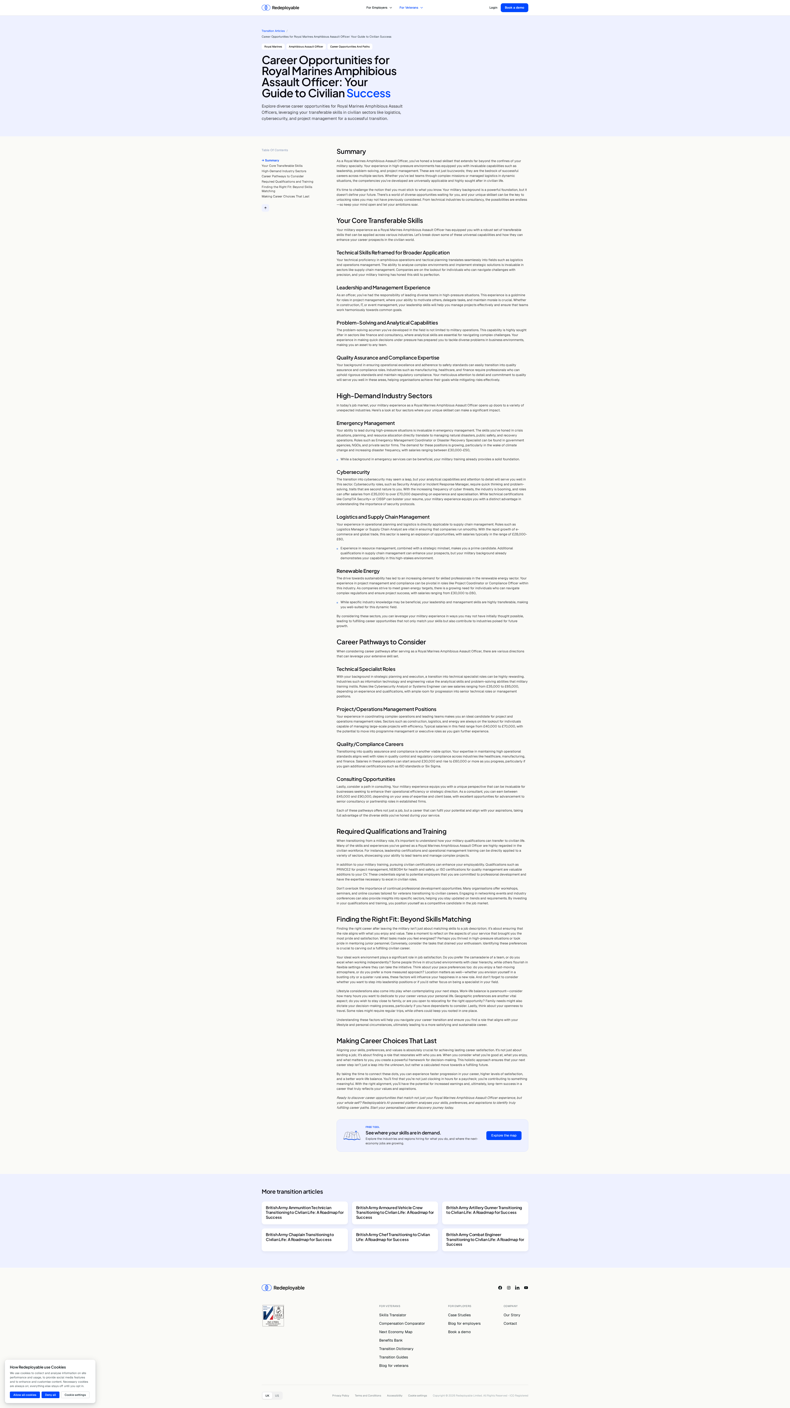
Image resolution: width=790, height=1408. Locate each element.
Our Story (512, 1315)
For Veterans (409, 7)
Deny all (50, 1395)
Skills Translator (392, 1315)
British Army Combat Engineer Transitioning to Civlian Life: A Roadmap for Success (485, 1239)
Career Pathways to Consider (283, 176)
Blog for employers (464, 1323)
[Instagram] (509, 1287)
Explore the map (504, 1135)
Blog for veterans (393, 1365)
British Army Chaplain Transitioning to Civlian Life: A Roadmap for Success (300, 1237)
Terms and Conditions (368, 1395)
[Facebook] (500, 1287)
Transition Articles (273, 31)
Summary (272, 160)
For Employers (376, 7)
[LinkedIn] (517, 1287)
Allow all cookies (24, 1395)
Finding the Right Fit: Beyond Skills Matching (287, 189)
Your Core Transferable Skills (282, 166)
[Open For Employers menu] (391, 7)
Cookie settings (417, 1395)
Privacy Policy (340, 1395)
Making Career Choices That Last (285, 196)
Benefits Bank (391, 1340)
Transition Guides (393, 1357)
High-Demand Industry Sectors (284, 171)
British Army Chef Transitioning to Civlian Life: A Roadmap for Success (393, 1237)
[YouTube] (526, 1287)
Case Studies (459, 1315)
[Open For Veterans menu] (422, 7)
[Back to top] (265, 208)
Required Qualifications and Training (287, 181)
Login (493, 7)
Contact (510, 1323)
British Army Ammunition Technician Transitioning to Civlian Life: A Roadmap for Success (305, 1212)
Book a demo (514, 7)
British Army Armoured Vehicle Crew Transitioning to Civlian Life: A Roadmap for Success (395, 1212)
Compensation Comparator (402, 1323)
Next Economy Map (395, 1331)
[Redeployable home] (280, 7)
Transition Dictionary (396, 1348)
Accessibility (394, 1395)
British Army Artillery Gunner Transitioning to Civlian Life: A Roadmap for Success (484, 1210)
